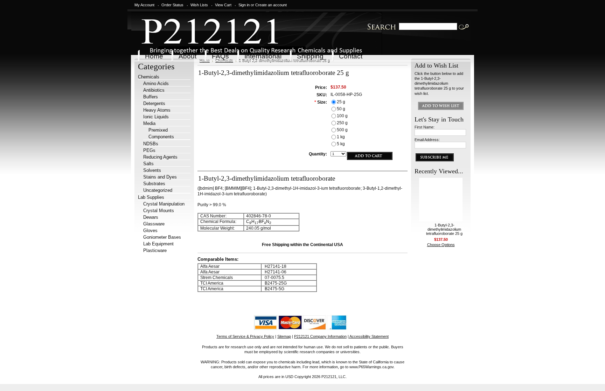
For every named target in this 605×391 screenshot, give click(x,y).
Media (149, 123)
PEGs (149, 150)
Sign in (244, 5)
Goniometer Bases (162, 237)
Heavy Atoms (157, 110)
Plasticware (155, 250)
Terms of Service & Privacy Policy (245, 336)
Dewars (150, 217)
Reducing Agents (160, 157)
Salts (148, 163)
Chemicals (148, 76)
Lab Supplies (151, 197)
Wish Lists (199, 5)
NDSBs (150, 143)
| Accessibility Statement (368, 336)
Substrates (154, 183)
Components (161, 136)
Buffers (150, 96)
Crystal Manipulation (164, 204)
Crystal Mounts (158, 210)
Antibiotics (154, 90)
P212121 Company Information (320, 336)
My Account (144, 5)
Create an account (271, 5)
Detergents (154, 103)
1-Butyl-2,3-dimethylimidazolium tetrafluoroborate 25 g (444, 229)
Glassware (154, 223)
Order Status (172, 5)
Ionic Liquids (156, 116)
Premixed (158, 130)
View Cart (223, 5)
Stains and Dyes (160, 177)
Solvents (152, 170)
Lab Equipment (158, 243)
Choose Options (441, 245)
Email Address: (427, 140)
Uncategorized (157, 190)
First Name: (424, 127)
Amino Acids (156, 83)
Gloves (150, 230)
